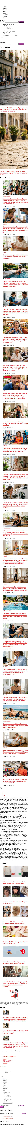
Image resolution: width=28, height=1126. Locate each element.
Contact (4, 1059)
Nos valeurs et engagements (9, 1056)
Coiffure (5, 14)
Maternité (5, 16)
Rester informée (9, 24)
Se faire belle (8, 25)
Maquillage (9, 28)
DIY (4, 18)
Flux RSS (5, 1063)
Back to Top (3, 1066)
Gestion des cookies (7, 1060)
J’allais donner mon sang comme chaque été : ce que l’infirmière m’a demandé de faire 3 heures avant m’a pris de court (15, 449)
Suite (4, 795)
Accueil (5, 6)
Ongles (8, 29)
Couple (5, 10)
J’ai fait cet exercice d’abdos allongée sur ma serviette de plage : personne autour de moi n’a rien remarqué (15, 725)
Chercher (21, 21)
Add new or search (4, 1113)
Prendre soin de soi (10, 31)
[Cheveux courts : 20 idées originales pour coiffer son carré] (15, 891)
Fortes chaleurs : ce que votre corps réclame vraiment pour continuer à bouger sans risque (15, 423)
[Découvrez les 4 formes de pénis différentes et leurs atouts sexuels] (15, 931)
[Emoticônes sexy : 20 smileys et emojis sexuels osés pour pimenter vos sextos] (15, 951)
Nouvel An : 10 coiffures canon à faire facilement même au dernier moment (14, 922)
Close (2, 1107)
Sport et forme (7, 196)
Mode (4, 13)
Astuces (5, 8)
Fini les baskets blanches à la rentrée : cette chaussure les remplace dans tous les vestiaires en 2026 (13, 173)
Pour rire (7, 34)
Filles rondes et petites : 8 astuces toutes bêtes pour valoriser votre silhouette (14, 882)
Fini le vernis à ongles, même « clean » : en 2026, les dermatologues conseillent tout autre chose (15, 256)
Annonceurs (5, 1057)
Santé (4, 11)
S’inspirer (7, 32)
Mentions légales (6, 1061)
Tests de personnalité (10, 35)
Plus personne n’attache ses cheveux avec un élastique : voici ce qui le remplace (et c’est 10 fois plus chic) (15, 781)
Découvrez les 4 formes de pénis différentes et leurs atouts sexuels (15, 942)
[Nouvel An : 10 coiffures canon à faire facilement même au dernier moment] (15, 911)
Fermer (1, 1076)
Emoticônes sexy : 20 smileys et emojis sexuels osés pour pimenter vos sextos (14, 962)
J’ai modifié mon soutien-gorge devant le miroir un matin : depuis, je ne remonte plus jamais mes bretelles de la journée (15, 699)
